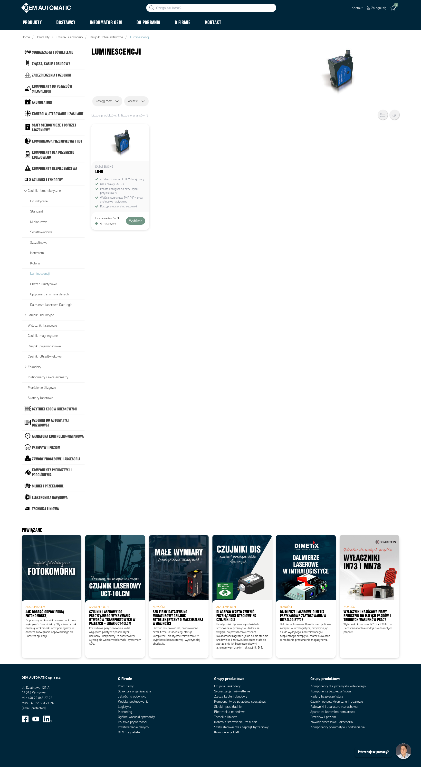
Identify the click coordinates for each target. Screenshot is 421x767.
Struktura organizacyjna (134, 691)
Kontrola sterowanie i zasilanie (236, 722)
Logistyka (124, 707)
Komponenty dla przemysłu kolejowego (338, 686)
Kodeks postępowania (133, 701)
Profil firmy (126, 686)
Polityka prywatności (132, 722)
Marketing (125, 712)
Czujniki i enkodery (227, 686)
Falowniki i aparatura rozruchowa (334, 707)
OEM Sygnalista (129, 732)
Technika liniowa (225, 717)
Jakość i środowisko (132, 696)
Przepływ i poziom (323, 717)
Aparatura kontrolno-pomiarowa (332, 712)
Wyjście (133, 101)
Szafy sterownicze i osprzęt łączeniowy (241, 727)
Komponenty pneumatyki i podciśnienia (337, 727)
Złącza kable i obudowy (230, 696)
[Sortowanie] (394, 115)
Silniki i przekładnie (228, 707)
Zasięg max (104, 101)
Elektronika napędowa (230, 712)
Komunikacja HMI (226, 732)
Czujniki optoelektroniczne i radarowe (336, 701)
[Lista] (383, 115)
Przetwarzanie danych (133, 727)
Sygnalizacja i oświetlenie (232, 691)
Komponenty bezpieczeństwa (330, 691)
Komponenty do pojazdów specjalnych (240, 701)
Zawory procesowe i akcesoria (331, 722)
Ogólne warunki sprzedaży (136, 717)
